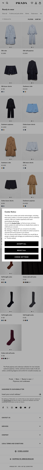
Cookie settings (21, 257)
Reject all (21, 250)
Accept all (21, 244)
